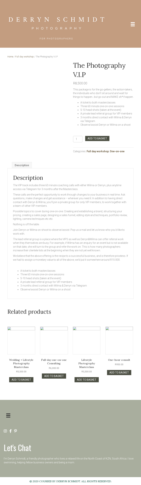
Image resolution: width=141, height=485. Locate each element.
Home (10, 56)
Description (22, 165)
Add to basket (97, 138)
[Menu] (132, 24)
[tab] (22, 165)
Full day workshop (24, 56)
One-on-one (117, 151)
